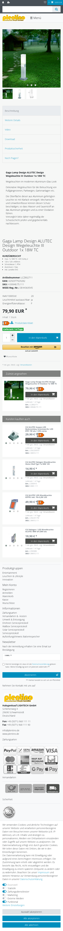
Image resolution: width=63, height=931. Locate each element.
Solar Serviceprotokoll (13, 629)
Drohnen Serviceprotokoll (15, 622)
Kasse (5, 599)
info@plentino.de (10, 730)
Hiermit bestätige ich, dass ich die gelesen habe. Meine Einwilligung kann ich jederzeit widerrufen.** (30, 665)
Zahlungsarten (9, 612)
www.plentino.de (10, 733)
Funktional (13, 901)
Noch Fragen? (12, 158)
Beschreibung (12, 110)
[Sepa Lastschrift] (24, 750)
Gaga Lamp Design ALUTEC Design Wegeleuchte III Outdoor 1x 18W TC (41, 383)
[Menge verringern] (12, 340)
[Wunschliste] (45, 2)
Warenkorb (7, 596)
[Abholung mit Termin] (53, 788)
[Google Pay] (37, 769)
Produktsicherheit (14, 148)
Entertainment (9, 572)
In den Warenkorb (38, 337)
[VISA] (51, 750)
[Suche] (56, 9)
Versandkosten (26, 365)
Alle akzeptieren (32, 918)
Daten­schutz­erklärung (31, 879)
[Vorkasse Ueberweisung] (24, 769)
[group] (14, 390)
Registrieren (8, 589)
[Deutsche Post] (12, 788)
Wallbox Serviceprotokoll (14, 626)
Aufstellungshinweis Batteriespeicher (21, 636)
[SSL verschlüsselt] (8, 812)
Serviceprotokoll (10, 633)
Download (10, 139)
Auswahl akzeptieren (31, 911)
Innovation (7, 579)
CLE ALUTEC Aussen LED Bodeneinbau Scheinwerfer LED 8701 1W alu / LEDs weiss (39, 429)
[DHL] (25, 788)
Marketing (13, 895)
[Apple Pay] (51, 769)
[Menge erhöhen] (12, 335)
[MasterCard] (10, 760)
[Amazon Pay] (37, 750)
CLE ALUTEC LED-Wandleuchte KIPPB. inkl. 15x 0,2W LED (38, 496)
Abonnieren (30, 674)
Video (7, 129)
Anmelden (7, 592)
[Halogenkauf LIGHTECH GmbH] (18, 697)
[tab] (31, 110)
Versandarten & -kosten (14, 616)
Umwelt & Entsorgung (13, 619)
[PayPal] (10, 750)
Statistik (12, 888)
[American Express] (24, 760)
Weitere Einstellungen (13, 905)
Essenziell (12, 884)
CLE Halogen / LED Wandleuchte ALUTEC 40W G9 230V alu (39, 531)
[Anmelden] (3, 2)
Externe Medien (16, 898)
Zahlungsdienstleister (18, 891)
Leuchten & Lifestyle (12, 576)
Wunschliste (11, 356)
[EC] (10, 769)
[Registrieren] (9, 2)
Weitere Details (12, 120)
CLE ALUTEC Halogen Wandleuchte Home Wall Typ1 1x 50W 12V (40, 463)
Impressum (43, 872)
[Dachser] (39, 788)
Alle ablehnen (31, 924)
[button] (31, 348)
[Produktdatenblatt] (12, 322)
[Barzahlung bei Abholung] (51, 760)
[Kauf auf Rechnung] (37, 760)
